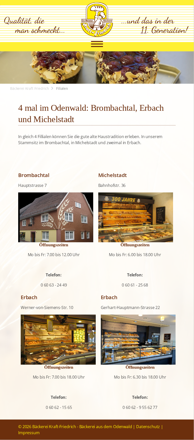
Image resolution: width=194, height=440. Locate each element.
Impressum (29, 432)
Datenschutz (148, 426)
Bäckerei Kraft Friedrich (29, 88)
